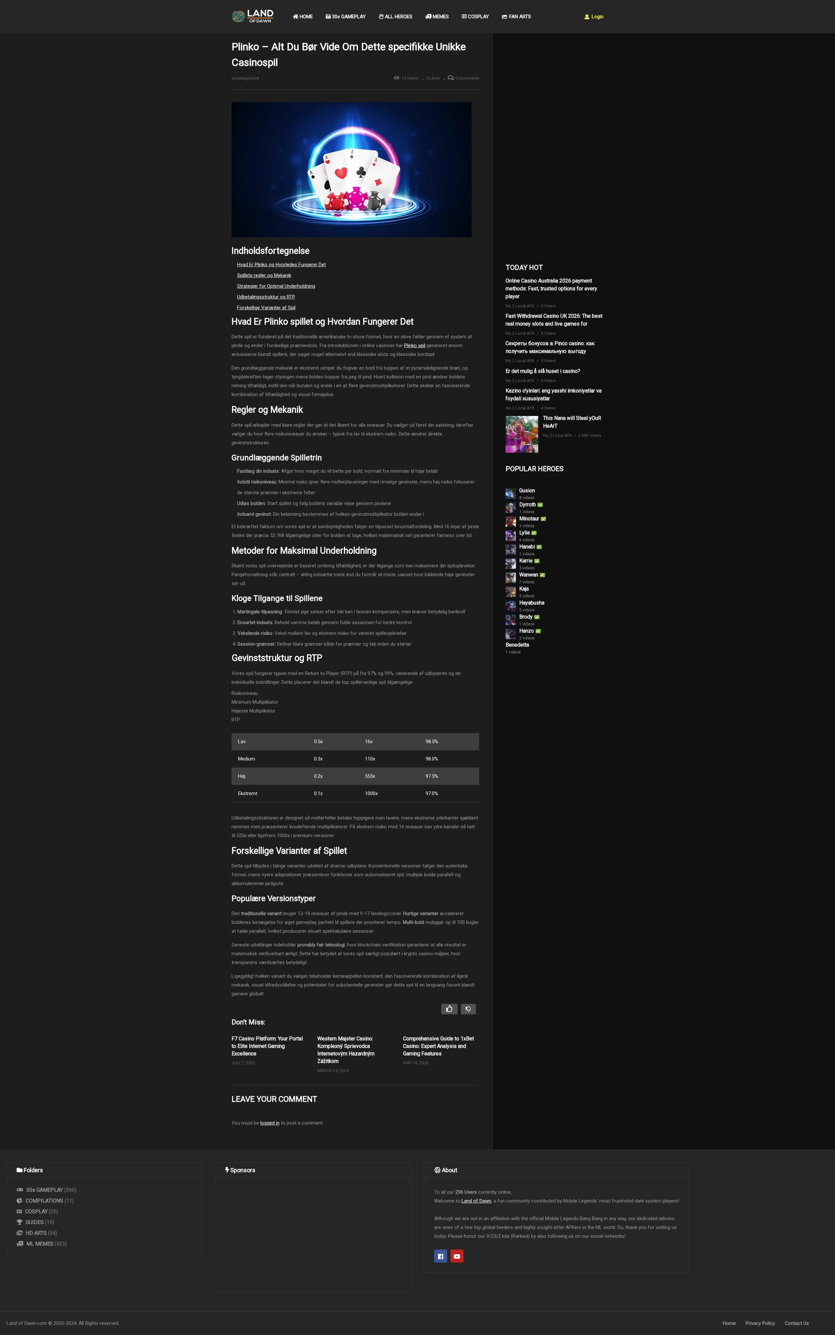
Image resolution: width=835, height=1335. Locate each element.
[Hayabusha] (511, 606)
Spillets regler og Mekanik (264, 275)
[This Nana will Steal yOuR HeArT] (522, 434)
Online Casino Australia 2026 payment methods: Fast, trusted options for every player (551, 288)
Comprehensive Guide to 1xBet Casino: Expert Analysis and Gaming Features (438, 1046)
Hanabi (527, 547)
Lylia (524, 532)
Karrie (526, 561)
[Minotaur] (511, 521)
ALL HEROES (398, 17)
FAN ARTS (519, 17)
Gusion (527, 490)
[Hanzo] (511, 634)
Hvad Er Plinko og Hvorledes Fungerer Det (281, 265)
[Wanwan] (511, 578)
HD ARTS (36, 1233)
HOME (305, 17)
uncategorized (245, 78)
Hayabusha (531, 603)
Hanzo (526, 631)
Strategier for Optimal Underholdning (276, 286)
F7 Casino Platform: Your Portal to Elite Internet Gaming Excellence (267, 1046)
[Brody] (511, 620)
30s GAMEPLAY (348, 17)
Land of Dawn (476, 1201)
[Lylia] (511, 535)
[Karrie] (511, 564)
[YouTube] (456, 1256)
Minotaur (529, 518)
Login (596, 17)
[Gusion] (511, 493)
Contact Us (797, 1323)
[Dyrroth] (511, 507)
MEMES (440, 17)
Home (729, 1323)
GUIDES (34, 1222)
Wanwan (528, 575)
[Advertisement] (554, 147)
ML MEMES (40, 1244)
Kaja (524, 589)
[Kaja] (511, 592)
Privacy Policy (760, 1323)
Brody (526, 617)
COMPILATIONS (44, 1201)
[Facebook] (440, 1256)
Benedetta (517, 645)
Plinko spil (414, 345)
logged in (270, 1123)
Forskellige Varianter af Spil (266, 308)
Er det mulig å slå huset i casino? (543, 371)
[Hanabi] (511, 550)
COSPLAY (478, 17)
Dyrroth (527, 504)
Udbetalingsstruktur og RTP (266, 297)
